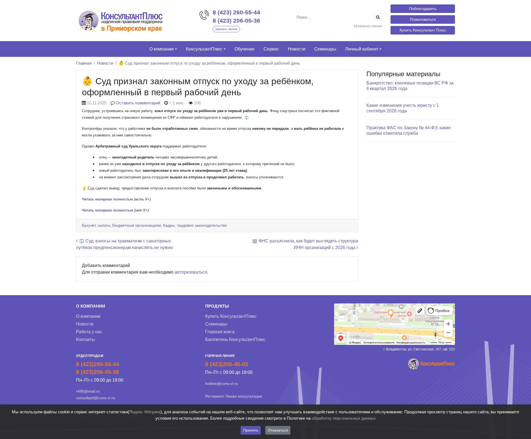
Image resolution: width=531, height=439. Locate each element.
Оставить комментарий (138, 103)
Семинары (216, 324)
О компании (88, 316)
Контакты (85, 339)
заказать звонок (226, 29)
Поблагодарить (422, 8)
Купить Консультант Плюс (423, 30)
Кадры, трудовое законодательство (195, 225)
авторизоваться (191, 272)
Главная (84, 63)
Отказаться (278, 430)
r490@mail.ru (88, 391)
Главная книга (220, 331)
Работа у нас (89, 331)
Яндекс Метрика (144, 411)
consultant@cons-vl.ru (95, 398)
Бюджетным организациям (136, 225)
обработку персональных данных (344, 418)
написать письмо (370, 26)
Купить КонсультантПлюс (231, 316)
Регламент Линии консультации (233, 396)
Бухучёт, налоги (96, 225)
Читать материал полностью (107, 210)
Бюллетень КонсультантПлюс (235, 339)
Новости (105, 63)
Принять (250, 430)
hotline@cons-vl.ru (221, 383)
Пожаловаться (423, 19)
